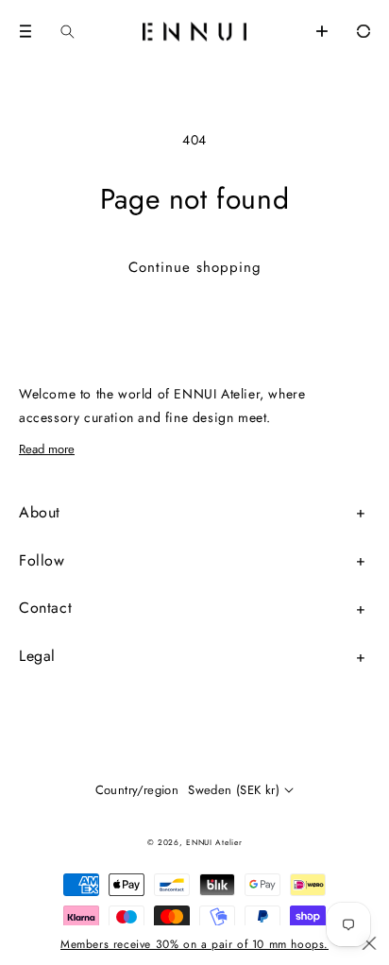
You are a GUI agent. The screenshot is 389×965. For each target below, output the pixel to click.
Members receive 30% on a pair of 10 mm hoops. (194, 944)
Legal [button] (37, 656)
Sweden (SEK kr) (233, 790)
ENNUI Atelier (214, 842)
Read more (47, 449)
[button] (25, 31)
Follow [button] (42, 560)
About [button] (39, 512)
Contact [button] (45, 607)
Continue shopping (195, 267)
